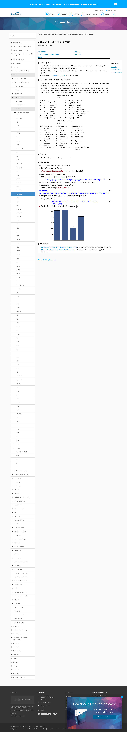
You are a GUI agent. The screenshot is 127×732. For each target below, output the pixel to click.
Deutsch (31, 726)
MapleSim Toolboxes (19, 677)
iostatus (18, 467)
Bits (16, 512)
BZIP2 (18, 141)
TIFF (18, 402)
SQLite (19, 383)
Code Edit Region (19, 607)
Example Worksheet (21, 452)
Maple (18, 277)
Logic (16, 588)
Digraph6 (19, 163)
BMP (18, 129)
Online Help (52, 34)
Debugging (17, 558)
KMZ (18, 266)
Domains (17, 482)
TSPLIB (19, 406)
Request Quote (112, 10)
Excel (18, 179)
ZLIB (18, 440)
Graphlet (19, 213)
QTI (18, 361)
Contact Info (42, 692)
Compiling (17, 516)
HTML (18, 239)
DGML (19, 156)
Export (17, 455)
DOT (18, 171)
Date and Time (19, 86)
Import (18, 459)
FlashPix (19, 190)
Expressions (18, 565)
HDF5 (18, 232)
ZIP (18, 436)
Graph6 (19, 209)
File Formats (19, 109)
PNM (18, 353)
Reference (16, 654)
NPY (18, 315)
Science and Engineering (20, 630)
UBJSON (19, 414)
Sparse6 (19, 380)
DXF (18, 175)
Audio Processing (19, 508)
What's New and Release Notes (22, 46)
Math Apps (16, 643)
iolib (17, 463)
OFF (18, 330)
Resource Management (21, 577)
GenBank (19, 194)
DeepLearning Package (21, 562)
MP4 (18, 296)
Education (16, 647)
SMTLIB (19, 376)
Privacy (49, 729)
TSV (18, 410)
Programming (17, 74)
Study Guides (17, 651)
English (19, 726)
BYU (18, 137)
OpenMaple (18, 550)
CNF (18, 145)
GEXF (18, 198)
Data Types (18, 478)
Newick (19, 311)
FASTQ (19, 186)
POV (18, 357)
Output (18, 448)
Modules (17, 489)
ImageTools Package (20, 539)
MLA (18, 292)
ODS (18, 326)
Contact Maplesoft (99, 10)
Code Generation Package (22, 82)
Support (45, 34)
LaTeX (18, 270)
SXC (18, 395)
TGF (18, 399)
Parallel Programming (20, 592)
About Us (14, 692)
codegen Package (19, 520)
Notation (17, 543)
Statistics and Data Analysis (21, 71)
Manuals (15, 662)
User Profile (18, 603)
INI (18, 243)
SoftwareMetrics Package (22, 580)
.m (17, 122)
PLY (18, 345)
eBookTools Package (20, 531)
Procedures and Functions (22, 596)
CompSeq (17, 611)
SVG (18, 391)
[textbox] (62, 168)
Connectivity (17, 634)
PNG (18, 349)
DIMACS (19, 167)
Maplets (17, 599)
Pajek (18, 334)
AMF (18, 126)
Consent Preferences (57, 729)
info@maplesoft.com (46, 706)
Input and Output (19, 97)
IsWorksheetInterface (21, 615)
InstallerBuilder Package (21, 471)
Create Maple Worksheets (20, 50)
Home (40, 34)
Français (25, 726)
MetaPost (19, 289)
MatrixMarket (20, 285)
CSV (18, 152)
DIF (18, 160)
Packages (17, 90)
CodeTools (18, 524)
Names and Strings (20, 501)
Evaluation (17, 486)
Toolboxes (16, 670)
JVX (18, 258)
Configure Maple (18, 666)
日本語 (36, 726)
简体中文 (42, 726)
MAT (18, 281)
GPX (18, 205)
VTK (18, 417)
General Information (20, 78)
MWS (18, 308)
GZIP (18, 224)
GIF (18, 201)
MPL (18, 300)
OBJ (18, 323)
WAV (18, 421)
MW (18, 304)
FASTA (18, 182)
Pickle (18, 342)
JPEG (18, 251)
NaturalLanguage (19, 546)
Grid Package (18, 535)
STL (18, 387)
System (15, 658)
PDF (18, 338)
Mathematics (17, 63)
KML (18, 262)
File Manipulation (20, 105)
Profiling (17, 554)
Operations (18, 505)
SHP (18, 372)
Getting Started (17, 42)
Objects (17, 493)
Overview (19, 118)
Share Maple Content (19, 59)
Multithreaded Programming (22, 497)
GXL (18, 220)
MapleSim (16, 673)
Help (18, 236)
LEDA (18, 273)
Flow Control (18, 569)
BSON (18, 133)
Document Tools (19, 527)
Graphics (16, 626)
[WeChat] (55, 714)
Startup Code (18, 618)
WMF (18, 425)
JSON (18, 254)
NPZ (18, 319)
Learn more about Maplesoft (17, 716)
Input (17, 444)
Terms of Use (42, 729)
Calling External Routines (22, 474)
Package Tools (18, 93)
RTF (18, 368)
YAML (18, 433)
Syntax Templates (19, 622)
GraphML (19, 217)
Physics (15, 67)
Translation (19, 101)
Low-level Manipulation (21, 573)
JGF (18, 247)
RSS (18, 364)
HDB (18, 228)
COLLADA (20, 148)
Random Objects (19, 584)
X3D (18, 429)
